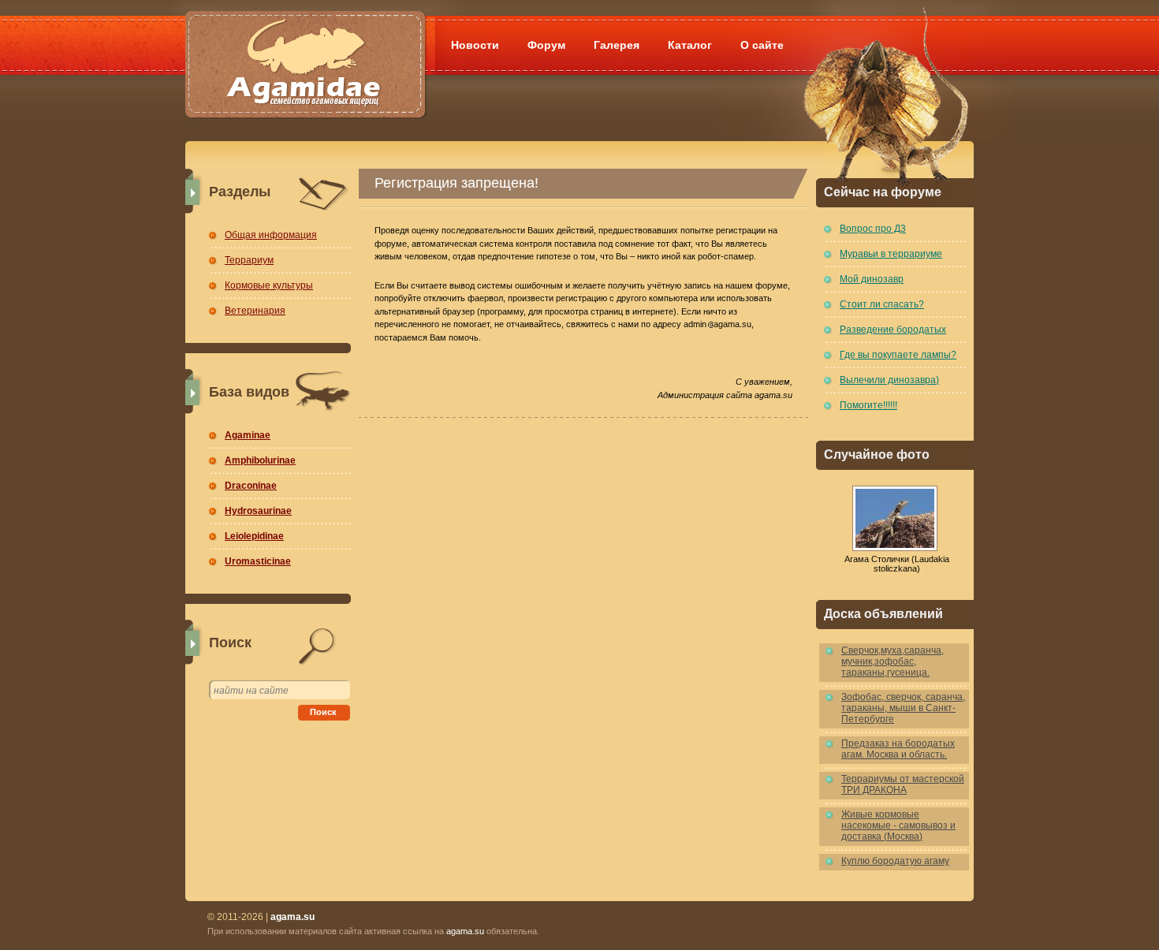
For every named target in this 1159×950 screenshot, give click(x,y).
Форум (546, 45)
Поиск (323, 712)
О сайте (762, 45)
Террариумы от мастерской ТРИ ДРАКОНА (902, 784)
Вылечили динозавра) (889, 380)
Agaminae (247, 435)
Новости (475, 45)
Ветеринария (255, 310)
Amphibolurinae (260, 460)
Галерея (616, 45)
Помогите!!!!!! (868, 405)
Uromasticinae (258, 561)
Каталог (690, 45)
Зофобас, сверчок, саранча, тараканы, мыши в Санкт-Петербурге (903, 708)
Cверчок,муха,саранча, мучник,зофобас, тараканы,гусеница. (892, 661)
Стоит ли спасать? (882, 304)
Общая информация (271, 234)
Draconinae (251, 485)
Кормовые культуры (269, 285)
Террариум (249, 260)
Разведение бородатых (893, 329)
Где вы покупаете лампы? (898, 354)
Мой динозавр (872, 279)
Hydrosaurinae (258, 510)
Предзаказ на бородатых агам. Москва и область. (898, 749)
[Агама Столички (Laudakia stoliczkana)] (895, 518)
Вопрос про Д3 (873, 228)
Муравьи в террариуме (891, 253)
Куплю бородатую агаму (895, 860)
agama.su (465, 931)
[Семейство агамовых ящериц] (305, 45)
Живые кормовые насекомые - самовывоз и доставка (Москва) (898, 825)
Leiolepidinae (254, 536)
